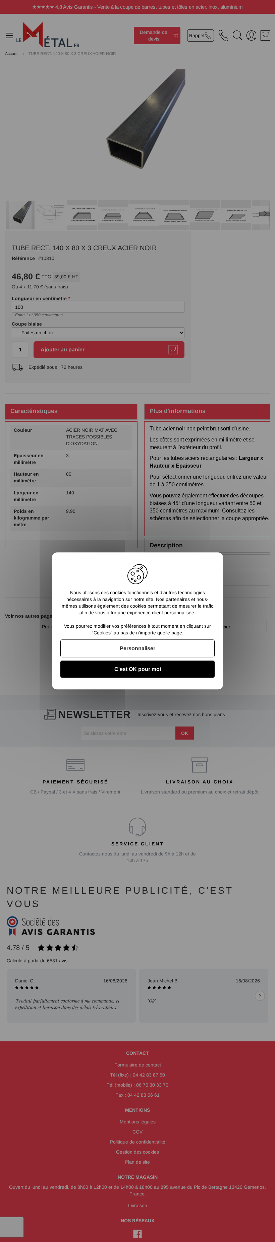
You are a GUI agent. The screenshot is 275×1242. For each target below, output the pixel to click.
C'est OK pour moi (137, 669)
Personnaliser (137, 648)
